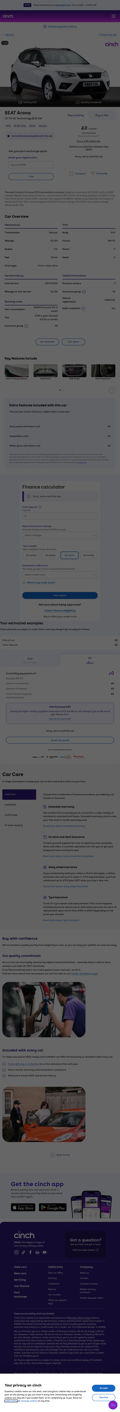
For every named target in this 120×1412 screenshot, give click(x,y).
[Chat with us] (113, 1405)
